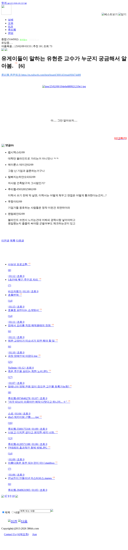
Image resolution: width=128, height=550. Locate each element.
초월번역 (16, 300)
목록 (12, 240)
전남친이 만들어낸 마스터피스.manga (31, 484)
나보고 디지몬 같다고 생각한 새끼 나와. (33, 438)
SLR (10, 26)
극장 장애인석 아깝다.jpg (24, 362)
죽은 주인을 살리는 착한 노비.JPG (29, 377)
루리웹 (12, 29)
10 (13, 496)
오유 (10, 23)
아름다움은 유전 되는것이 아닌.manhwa (33, 468)
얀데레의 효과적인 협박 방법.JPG (29, 453)
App (34, 534)
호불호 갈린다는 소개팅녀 (25, 316)
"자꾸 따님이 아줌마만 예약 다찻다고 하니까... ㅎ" (39, 407)
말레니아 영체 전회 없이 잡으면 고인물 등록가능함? (40, 392)
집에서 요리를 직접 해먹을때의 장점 (31, 331)
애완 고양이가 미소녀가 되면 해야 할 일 (33, 346)
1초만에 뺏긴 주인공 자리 (24, 285)
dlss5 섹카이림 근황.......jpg (27, 423)
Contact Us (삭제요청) (16, 534)
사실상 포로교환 (19, 270)
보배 (10, 19)
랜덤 (10, 33)
